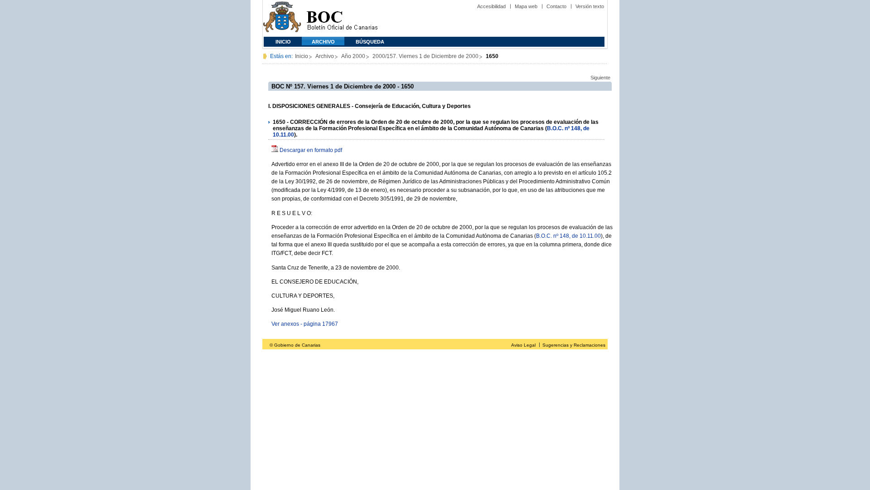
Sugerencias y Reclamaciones (573, 345)
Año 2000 (353, 56)
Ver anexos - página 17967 (304, 324)
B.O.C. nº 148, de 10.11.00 (568, 236)
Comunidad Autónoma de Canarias (282, 18)
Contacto (556, 6)
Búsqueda (370, 41)
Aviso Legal (523, 345)
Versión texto (589, 6)
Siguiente (600, 77)
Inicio (283, 41)
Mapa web (526, 6)
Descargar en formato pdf (311, 150)
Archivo (323, 41)
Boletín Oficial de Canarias (342, 18)
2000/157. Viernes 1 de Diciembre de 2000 (425, 56)
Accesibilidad (491, 6)
